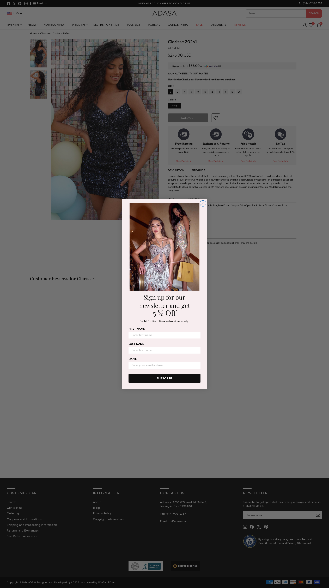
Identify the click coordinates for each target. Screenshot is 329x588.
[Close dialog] (203, 203)
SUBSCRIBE (164, 378)
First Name (137, 329)
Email (133, 359)
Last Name (136, 344)
